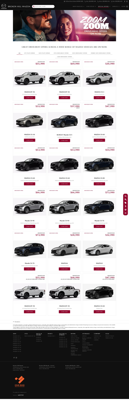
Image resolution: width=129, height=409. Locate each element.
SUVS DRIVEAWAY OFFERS (79, 53)
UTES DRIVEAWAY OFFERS (61, 53)
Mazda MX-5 (51, 336)
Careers (96, 339)
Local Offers (75, 339)
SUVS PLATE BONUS (44, 53)
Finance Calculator (74, 348)
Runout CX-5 (17, 343)
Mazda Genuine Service (87, 350)
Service (115, 6)
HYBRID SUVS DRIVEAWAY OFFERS (100, 53)
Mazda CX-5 (16, 339)
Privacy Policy (110, 336)
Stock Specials (75, 341)
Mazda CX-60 (17, 345)
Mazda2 (38, 337)
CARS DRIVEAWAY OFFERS (64, 56)
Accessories (86, 343)
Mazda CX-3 (16, 336)
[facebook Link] (125, 1)
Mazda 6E (39, 341)
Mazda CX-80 (17, 349)
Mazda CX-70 (17, 347)
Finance (73, 345)
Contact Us (97, 336)
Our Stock (90, 6)
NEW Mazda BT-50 (30, 336)
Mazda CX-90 (17, 351)
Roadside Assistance (85, 347)
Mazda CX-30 (17, 337)
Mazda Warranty (87, 344)
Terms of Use (109, 337)
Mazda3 (38, 339)
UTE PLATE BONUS (29, 53)
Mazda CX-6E (17, 341)
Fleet (72, 343)
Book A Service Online (86, 338)
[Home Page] (3, 6)
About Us (96, 337)
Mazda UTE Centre (74, 351)
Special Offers (103, 6)
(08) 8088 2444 (19, 368)
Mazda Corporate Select (76, 354)
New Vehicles (78, 6)
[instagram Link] (127, 1)
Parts (84, 341)
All (20, 53)
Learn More (29, 97)
